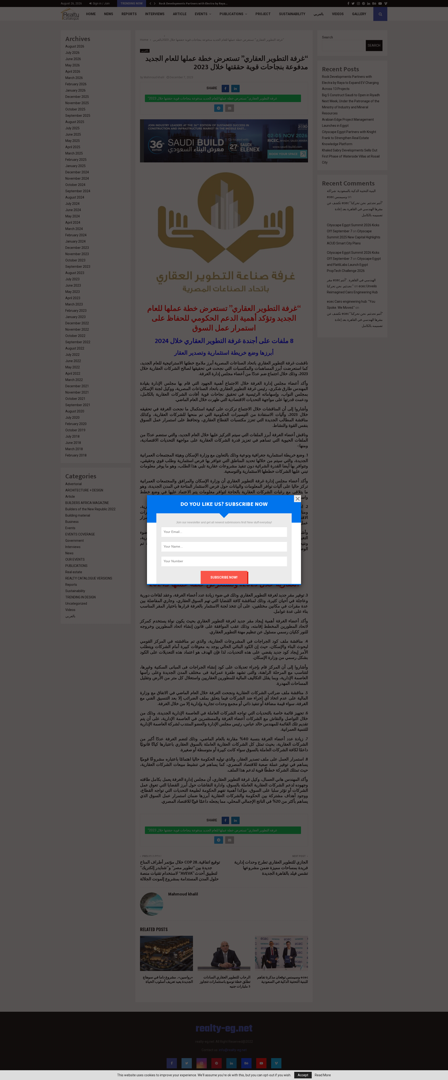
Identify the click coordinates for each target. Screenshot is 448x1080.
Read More (323, 1075)
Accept (303, 1075)
